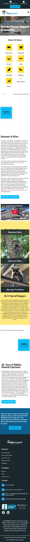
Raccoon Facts (15, 232)
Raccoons (9, 53)
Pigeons (21, 75)
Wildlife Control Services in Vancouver (16, 21)
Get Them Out (6, 458)
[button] (28, 12)
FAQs (3, 474)
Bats (21, 64)
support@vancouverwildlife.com (10, 3)
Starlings (9, 75)
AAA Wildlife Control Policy (15, 540)
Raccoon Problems (15, 289)
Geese (9, 86)
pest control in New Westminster (15, 190)
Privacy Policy (5, 476)
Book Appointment (7, 455)
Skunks (9, 64)
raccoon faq (18, 162)
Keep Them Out (6, 460)
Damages (4, 463)
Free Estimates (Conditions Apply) (15, 537)
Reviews (4, 471)
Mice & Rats (21, 82)
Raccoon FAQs (15, 261)
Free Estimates (6, 452)
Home (2, 21)
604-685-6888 (24, 3)
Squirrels (21, 53)
